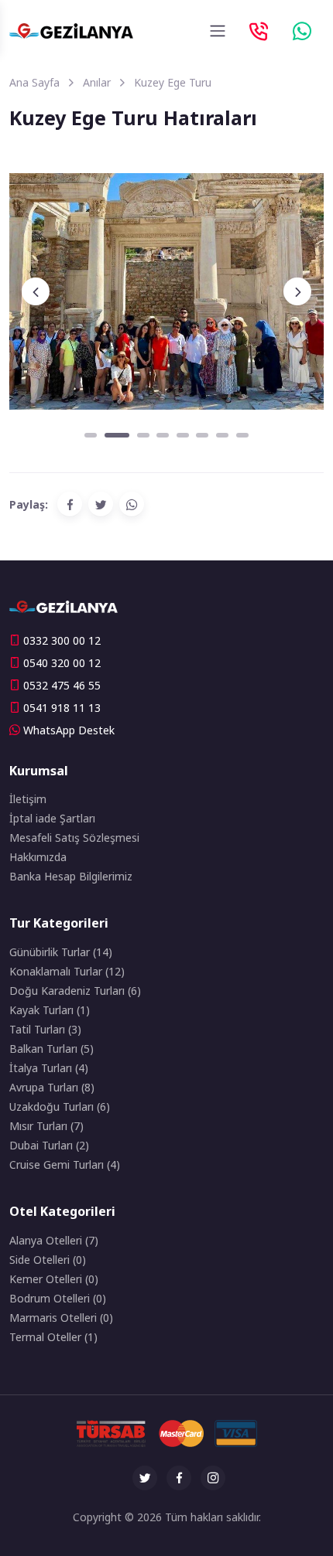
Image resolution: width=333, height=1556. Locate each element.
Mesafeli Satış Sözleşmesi (74, 837)
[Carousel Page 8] (242, 435)
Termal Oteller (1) (53, 1337)
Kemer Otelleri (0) (53, 1279)
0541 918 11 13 (62, 707)
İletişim (27, 799)
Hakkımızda (38, 857)
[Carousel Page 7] (222, 435)
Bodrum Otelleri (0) (57, 1298)
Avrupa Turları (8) (51, 1087)
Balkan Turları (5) (51, 1048)
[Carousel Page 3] (143, 435)
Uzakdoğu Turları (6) (59, 1106)
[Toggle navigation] (217, 31)
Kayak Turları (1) (49, 1010)
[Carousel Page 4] (162, 435)
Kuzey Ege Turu (172, 82)
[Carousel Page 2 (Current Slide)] (117, 435)
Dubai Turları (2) (49, 1145)
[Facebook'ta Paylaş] (69, 504)
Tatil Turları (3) (45, 1029)
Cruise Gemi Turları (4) (64, 1164)
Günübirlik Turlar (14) (60, 952)
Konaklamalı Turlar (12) (67, 971)
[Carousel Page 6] (202, 435)
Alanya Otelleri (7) (53, 1240)
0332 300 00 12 (62, 640)
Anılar (97, 82)
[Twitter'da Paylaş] (100, 504)
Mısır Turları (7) (46, 1125)
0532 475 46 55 (62, 685)
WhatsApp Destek (69, 730)
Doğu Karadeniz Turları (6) (75, 990)
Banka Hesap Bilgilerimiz (70, 876)
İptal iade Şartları (52, 818)
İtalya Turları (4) (48, 1068)
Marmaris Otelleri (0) (61, 1317)
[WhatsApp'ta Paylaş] (131, 504)
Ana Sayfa (34, 82)
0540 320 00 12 (62, 662)
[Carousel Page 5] (183, 435)
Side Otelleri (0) (47, 1259)
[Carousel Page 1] (90, 435)
